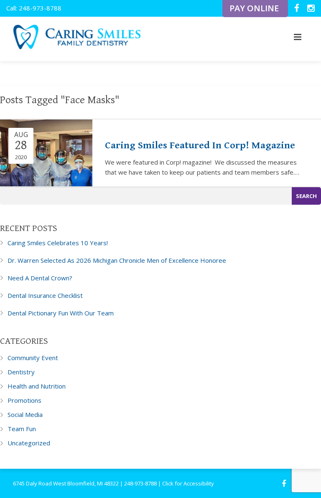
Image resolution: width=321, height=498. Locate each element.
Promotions (24, 400)
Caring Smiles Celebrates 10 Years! (58, 243)
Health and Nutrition (37, 386)
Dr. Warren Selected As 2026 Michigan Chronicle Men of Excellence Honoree (117, 260)
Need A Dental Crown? (40, 278)
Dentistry (21, 372)
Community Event (33, 357)
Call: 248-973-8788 (33, 8)
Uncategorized (29, 443)
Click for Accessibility (188, 483)
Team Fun (22, 428)
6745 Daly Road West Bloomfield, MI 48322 (66, 483)
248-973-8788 (140, 483)
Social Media (25, 414)
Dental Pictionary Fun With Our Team (61, 313)
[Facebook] (297, 9)
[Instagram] (311, 9)
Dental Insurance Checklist (45, 295)
